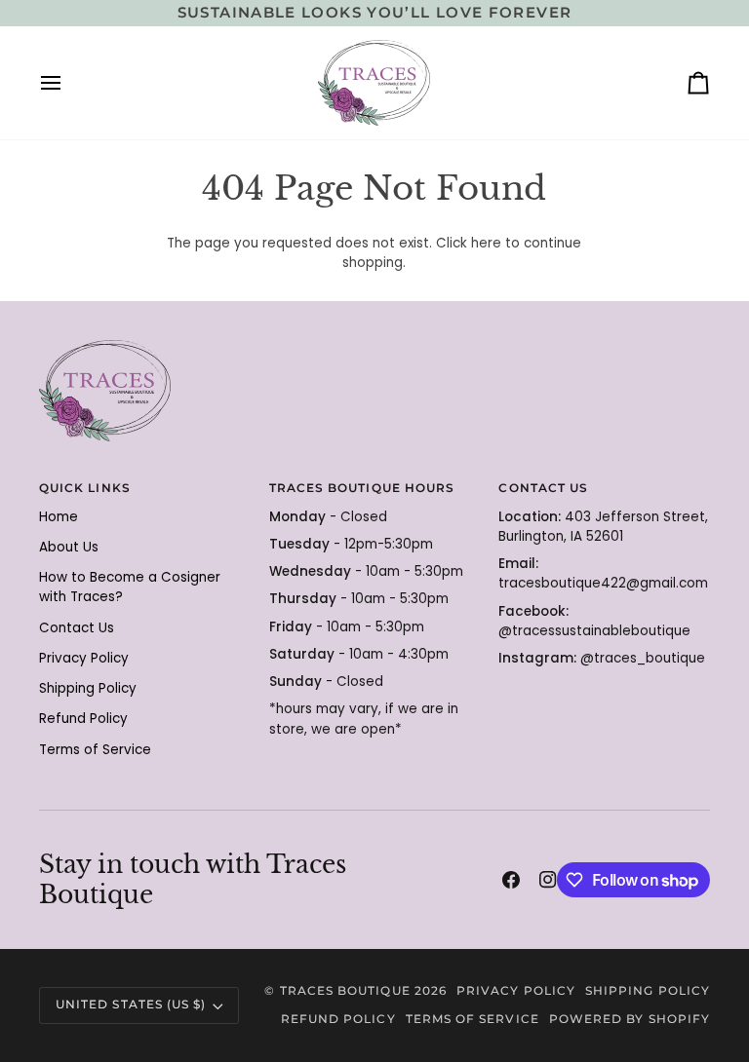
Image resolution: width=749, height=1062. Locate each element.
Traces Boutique (345, 991)
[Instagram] (548, 880)
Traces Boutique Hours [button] (361, 488)
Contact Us (76, 628)
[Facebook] (511, 880)
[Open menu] (68, 82)
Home (58, 517)
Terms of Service (95, 749)
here (486, 243)
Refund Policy (83, 718)
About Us (69, 547)
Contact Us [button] (543, 488)
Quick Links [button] (85, 488)
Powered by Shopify (629, 1019)
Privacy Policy (84, 658)
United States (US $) (131, 1004)
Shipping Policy (88, 688)
